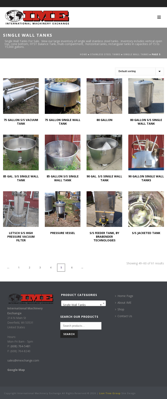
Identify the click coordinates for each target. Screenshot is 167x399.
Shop (121, 309)
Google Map (16, 370)
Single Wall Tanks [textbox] (82, 305)
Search (69, 334)
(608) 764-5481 (20, 346)
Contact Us (125, 316)
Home (83, 54)
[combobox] (83, 303)
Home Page (125, 296)
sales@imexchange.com (23, 360)
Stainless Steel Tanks (105, 54)
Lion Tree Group (110, 393)
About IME (124, 302)
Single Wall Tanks (136, 54)
